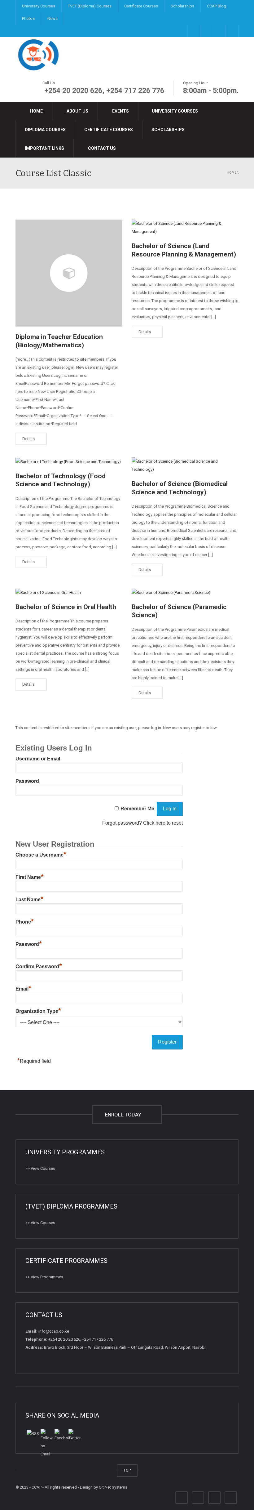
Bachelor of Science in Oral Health (65, 607)
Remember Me (137, 808)
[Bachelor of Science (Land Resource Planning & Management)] (185, 228)
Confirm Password (38, 966)
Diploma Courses (45, 129)
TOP (127, 1470)
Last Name (29, 899)
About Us (77, 111)
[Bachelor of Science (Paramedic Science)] (185, 593)
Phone (24, 921)
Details (29, 438)
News (52, 18)
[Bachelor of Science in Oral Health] (68, 593)
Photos (28, 18)
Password (27, 781)
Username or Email (37, 758)
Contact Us (101, 148)
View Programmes (47, 1277)
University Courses (38, 6)
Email (23, 988)
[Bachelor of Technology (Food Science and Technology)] (68, 461)
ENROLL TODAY (124, 1114)
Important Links (44, 148)
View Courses (43, 1168)
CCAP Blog (216, 6)
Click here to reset (163, 823)
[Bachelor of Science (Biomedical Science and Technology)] (185, 465)
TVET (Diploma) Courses (90, 6)
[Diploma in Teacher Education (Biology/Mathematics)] (68, 273)
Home (36, 111)
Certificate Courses (141, 6)
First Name (29, 877)
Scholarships (182, 6)
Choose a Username (40, 854)
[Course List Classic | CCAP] (38, 54)
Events (120, 111)
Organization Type (38, 1011)
